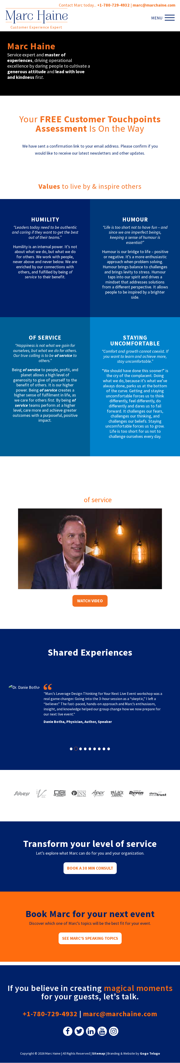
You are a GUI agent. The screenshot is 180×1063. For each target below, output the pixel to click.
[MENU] (170, 17)
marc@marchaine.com (120, 1013)
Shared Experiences (90, 652)
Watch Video (90, 600)
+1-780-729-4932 (113, 5)
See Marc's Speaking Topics (90, 938)
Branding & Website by (133, 1053)
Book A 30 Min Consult (90, 868)
